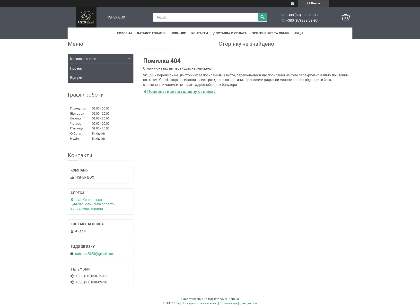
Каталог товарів (151, 33)
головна (124, 33)
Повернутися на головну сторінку (181, 91)
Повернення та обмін (270, 33)
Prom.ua (233, 299)
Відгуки (76, 78)
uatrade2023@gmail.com (94, 254)
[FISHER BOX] (86, 17)
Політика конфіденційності (238, 303)
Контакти (199, 33)
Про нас (76, 68)
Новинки (178, 33)
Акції (298, 33)
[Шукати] (262, 17)
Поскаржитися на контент (200, 303)
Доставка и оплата (230, 33)
